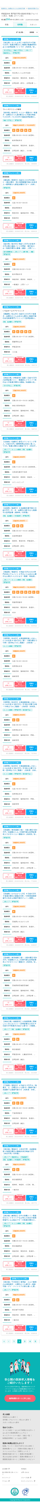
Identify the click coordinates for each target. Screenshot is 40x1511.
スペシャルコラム (9, 1451)
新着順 (32, 32)
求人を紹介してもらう (20, 91)
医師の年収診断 (26, 1454)
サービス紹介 (8, 1430)
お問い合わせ (25, 1472)
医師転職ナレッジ (9, 1448)
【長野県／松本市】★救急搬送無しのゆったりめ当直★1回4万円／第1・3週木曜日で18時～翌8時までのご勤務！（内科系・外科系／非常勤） (20, 640)
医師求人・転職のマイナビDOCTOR (13, 8)
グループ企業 (25, 1477)
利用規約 (23, 1469)
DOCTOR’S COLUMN (23, 1446)
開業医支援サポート (10, 1454)
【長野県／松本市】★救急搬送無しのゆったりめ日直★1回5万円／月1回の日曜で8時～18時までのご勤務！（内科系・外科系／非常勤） (20, 704)
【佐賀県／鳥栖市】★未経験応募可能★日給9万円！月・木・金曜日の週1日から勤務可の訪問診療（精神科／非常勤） (20, 510)
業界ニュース (23, 1451)
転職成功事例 (8, 1438)
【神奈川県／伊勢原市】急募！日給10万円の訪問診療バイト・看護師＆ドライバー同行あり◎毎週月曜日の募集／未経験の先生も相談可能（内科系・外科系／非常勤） (20, 380)
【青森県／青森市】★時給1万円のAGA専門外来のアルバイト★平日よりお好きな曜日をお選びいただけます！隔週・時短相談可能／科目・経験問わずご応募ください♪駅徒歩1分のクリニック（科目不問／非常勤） (20, 574)
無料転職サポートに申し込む (20, 1398)
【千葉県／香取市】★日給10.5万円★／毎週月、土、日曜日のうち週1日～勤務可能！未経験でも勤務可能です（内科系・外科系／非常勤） (20, 1087)
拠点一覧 (26, 1435)
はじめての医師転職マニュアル (14, 1433)
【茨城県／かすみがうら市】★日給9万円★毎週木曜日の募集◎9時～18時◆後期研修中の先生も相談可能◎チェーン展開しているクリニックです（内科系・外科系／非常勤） (19, 896)
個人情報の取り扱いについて (10, 1473)
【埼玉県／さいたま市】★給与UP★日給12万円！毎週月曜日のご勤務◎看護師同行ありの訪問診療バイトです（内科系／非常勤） (20, 44)
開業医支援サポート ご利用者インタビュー (19, 1459)
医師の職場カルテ (26, 1456)
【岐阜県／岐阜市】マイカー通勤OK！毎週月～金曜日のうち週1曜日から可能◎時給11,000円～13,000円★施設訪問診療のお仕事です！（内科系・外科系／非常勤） (20, 114)
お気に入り (8, 92)
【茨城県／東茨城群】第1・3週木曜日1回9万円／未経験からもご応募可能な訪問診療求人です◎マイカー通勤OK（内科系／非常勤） (20, 960)
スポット (33, 24)
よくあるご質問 (21, 1438)
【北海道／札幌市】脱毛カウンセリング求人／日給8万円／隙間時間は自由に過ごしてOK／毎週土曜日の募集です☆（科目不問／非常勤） (19, 444)
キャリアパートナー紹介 (12, 1435)
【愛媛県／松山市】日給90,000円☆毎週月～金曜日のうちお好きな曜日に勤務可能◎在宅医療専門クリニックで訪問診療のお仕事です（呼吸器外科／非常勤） (19, 316)
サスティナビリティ (27, 1481)
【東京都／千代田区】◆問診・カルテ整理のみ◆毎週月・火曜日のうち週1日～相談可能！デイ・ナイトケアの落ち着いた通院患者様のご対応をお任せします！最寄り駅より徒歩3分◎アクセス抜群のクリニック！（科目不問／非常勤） (20, 1284)
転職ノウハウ (8, 1446)
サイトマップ (6, 1477)
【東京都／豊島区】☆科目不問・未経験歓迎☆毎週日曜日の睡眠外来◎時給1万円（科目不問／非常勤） (20, 1151)
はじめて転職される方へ (24, 1430)
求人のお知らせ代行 (10, 1456)
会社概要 (5, 1469)
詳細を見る (31, 91)
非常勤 (20, 24)
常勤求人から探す (9, 1417)
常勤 (6, 24)
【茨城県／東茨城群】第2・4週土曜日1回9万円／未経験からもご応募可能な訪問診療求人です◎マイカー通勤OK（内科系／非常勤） (20, 832)
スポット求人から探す (11, 1422)
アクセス (5, 1481)
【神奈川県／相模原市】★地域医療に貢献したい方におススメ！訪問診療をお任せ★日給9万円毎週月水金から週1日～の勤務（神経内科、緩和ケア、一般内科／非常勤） (20, 1023)
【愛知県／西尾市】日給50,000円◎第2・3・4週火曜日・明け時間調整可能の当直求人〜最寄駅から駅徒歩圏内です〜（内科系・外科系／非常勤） (20, 182)
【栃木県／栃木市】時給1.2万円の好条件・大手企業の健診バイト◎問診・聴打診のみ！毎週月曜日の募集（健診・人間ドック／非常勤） (20, 246)
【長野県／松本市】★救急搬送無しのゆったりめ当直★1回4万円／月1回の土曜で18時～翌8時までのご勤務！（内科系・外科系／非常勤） (20, 768)
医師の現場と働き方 (25, 1448)
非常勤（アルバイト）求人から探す (16, 1420)
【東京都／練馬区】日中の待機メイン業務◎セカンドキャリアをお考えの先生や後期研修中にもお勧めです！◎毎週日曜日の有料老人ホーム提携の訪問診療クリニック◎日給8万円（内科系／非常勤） (19, 1218)
